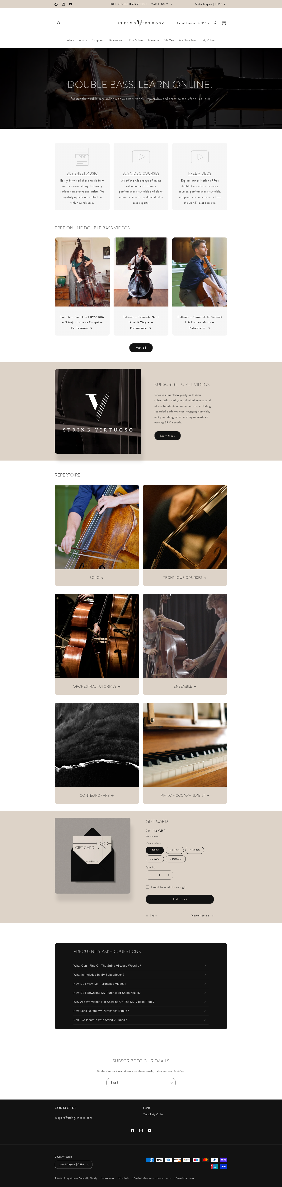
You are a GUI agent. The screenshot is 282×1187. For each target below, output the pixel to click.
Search (147, 1108)
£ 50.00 (195, 850)
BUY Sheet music (82, 173)
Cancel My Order (153, 1114)
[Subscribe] (171, 1082)
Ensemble (183, 686)
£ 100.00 (176, 859)
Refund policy (124, 1178)
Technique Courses (182, 577)
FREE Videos (199, 173)
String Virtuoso (71, 1178)
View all (141, 348)
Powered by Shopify (88, 1178)
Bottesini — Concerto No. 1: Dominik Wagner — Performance (141, 322)
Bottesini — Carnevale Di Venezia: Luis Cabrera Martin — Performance (199, 322)
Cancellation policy (185, 1178)
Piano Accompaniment (183, 795)
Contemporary (95, 795)
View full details (200, 916)
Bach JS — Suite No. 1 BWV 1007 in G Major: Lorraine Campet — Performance (82, 322)
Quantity (150, 867)
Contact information (143, 1178)
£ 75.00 (155, 859)
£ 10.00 (155, 850)
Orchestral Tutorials (94, 686)
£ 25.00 (175, 850)
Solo (95, 577)
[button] (59, 23)
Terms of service (164, 1178)
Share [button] (153, 916)
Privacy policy (107, 1178)
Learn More (167, 436)
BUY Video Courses (141, 173)
